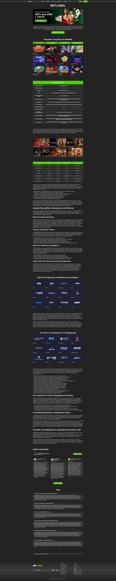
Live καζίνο (51, 42)
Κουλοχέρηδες (76, 42)
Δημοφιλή (38, 42)
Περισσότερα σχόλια (58, 483)
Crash (64, 42)
